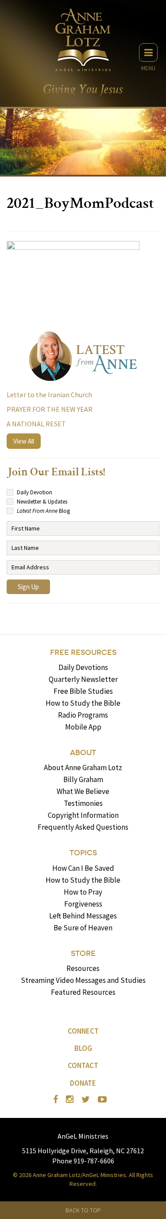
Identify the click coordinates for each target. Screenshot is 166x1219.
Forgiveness (83, 904)
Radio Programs (83, 715)
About (83, 752)
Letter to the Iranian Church (49, 394)
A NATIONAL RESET (36, 423)
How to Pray (83, 892)
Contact (83, 1065)
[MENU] (148, 52)
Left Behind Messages (83, 916)
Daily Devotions (83, 667)
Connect (83, 1031)
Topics (83, 853)
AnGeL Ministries (83, 1136)
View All (23, 441)
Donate (83, 1083)
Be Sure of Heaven (83, 928)
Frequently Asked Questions (83, 827)
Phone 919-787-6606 (83, 1160)
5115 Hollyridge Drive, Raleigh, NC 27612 (83, 1150)
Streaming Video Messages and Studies (83, 980)
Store (83, 953)
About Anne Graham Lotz (83, 767)
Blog (83, 1048)
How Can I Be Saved (83, 868)
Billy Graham (83, 779)
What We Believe (83, 791)
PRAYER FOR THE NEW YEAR (50, 409)
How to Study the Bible (83, 703)
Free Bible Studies (83, 691)
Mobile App (83, 727)
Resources (83, 968)
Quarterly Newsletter (83, 679)
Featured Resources (83, 992)
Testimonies (83, 803)
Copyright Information (83, 815)
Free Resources (83, 652)
